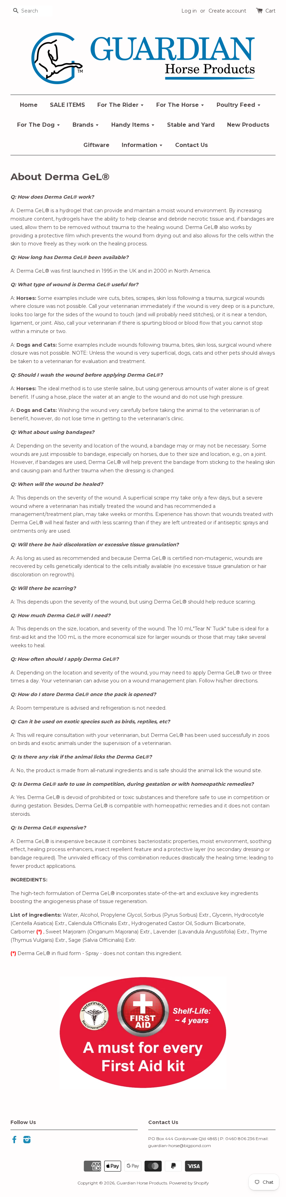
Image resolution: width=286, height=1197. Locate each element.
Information (140, 145)
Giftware (96, 145)
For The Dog (37, 124)
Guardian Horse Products (141, 1182)
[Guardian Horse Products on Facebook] (14, 1141)
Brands (84, 124)
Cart (270, 11)
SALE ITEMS (67, 105)
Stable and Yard (191, 124)
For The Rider (118, 105)
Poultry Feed (237, 105)
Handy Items (131, 124)
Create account (227, 11)
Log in (189, 11)
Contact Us (191, 145)
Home (29, 105)
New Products (248, 124)
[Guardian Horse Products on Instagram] (27, 1141)
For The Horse (178, 105)
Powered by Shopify (189, 1182)
